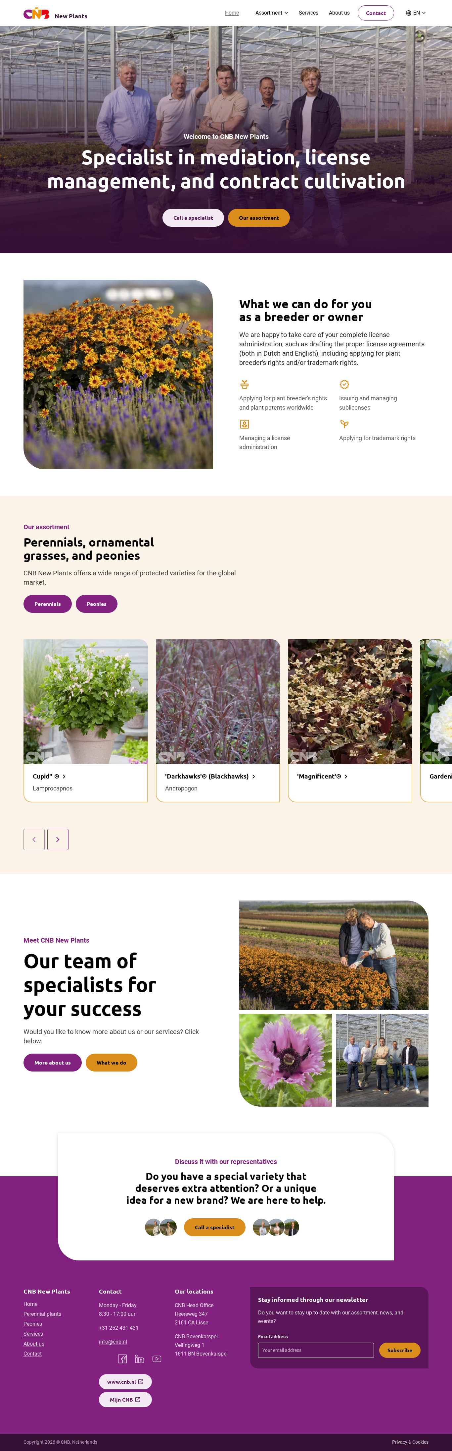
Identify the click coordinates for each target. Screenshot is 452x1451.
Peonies (32, 1324)
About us (339, 13)
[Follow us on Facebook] (122, 1359)
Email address (273, 1336)
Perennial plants (42, 1314)
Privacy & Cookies (410, 1442)
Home (232, 13)
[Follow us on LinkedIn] (139, 1359)
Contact (376, 13)
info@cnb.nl (113, 1342)
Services (308, 13)
